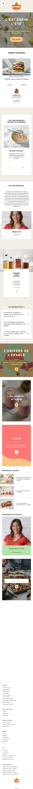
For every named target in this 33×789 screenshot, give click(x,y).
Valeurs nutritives (7, 722)
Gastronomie (6, 713)
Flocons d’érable (6, 695)
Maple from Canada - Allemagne (10, 766)
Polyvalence (5, 715)
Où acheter (5, 750)
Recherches (5, 741)
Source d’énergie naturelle (9, 724)
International (5, 737)
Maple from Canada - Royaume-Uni (11, 774)
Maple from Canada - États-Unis (10, 772)
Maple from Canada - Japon (9, 770)
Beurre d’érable (6, 691)
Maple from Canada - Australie (10, 768)
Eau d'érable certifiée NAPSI (9, 700)
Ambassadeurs (6, 726)
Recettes (5, 711)
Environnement (6, 739)
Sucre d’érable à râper (8, 698)
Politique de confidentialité (9, 755)
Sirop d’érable (16, 102)
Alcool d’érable (6, 702)
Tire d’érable (5, 693)
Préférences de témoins (8, 759)
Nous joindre (6, 752)
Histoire (4, 733)
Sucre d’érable (6, 696)
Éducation (5, 735)
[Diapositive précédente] (9, 168)
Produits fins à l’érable (8, 704)
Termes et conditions (8, 757)
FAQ (4, 742)
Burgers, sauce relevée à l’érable (16, 79)
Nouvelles (5, 753)
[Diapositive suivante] (22, 168)
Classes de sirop (6, 687)
